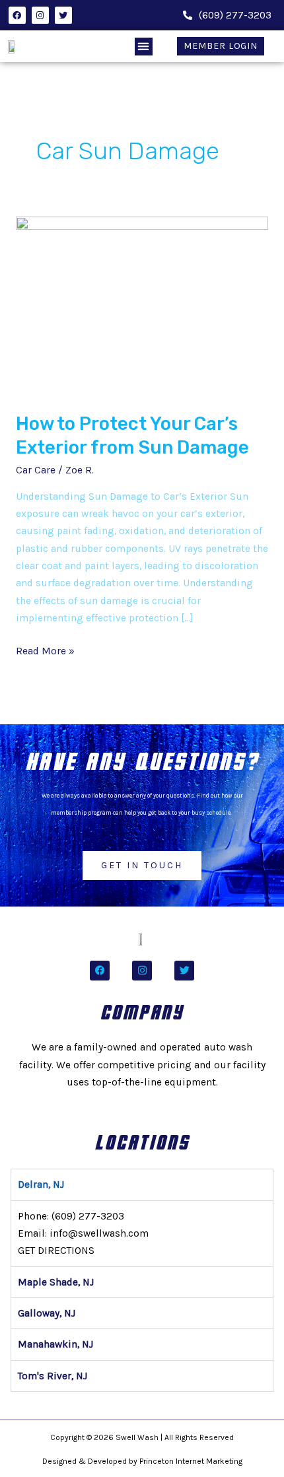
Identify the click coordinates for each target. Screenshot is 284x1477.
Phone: (71, 1216)
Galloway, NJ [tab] (46, 1313)
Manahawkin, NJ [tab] (55, 1344)
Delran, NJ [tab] (41, 1184)
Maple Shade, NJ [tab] (56, 1282)
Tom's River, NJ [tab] (52, 1376)
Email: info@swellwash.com (83, 1233)
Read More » (45, 649)
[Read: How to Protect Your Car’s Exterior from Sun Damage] (142, 306)
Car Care (35, 470)
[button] (144, 46)
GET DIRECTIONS (56, 1250)
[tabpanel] (142, 1233)
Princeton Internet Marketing (190, 1461)
